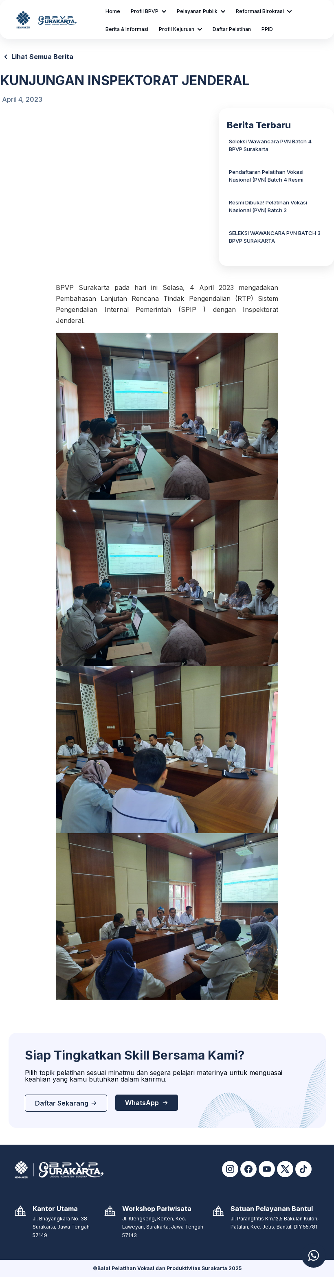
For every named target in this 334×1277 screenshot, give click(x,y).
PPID (267, 29)
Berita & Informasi (126, 29)
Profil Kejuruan (176, 29)
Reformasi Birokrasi (260, 11)
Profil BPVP (144, 11)
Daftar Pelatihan (232, 29)
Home (112, 11)
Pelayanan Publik (197, 11)
